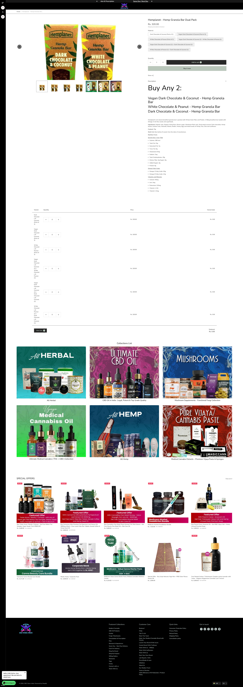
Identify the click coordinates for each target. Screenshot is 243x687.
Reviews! (141, 628)
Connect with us (114, 666)
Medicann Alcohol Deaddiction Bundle (159, 524)
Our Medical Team (144, 668)
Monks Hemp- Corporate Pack (70, 577)
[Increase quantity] (58, 219)
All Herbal (51, 400)
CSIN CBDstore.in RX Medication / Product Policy (152, 674)
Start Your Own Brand (146, 655)
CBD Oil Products (114, 631)
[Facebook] (201, 629)
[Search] (3, 7)
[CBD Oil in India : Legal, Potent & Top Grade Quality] (124, 372)
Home (18, 12)
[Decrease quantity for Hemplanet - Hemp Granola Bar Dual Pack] (150, 62)
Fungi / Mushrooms (114, 636)
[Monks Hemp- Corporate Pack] (80, 554)
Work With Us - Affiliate (146, 648)
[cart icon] (3, 17)
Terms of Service (144, 670)
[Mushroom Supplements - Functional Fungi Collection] (197, 372)
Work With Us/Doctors (146, 650)
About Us (142, 665)
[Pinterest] (212, 629)
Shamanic (112, 659)
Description (152, 81)
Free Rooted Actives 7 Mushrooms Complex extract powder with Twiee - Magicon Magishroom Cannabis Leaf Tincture (211, 577)
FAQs (140, 631)
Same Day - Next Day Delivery (118, 646)
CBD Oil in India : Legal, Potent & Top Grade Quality (124, 400)
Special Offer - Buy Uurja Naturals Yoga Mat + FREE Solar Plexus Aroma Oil (168, 577)
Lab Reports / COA (144, 658)
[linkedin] (216, 629)
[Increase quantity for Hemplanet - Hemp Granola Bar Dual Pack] (163, 62)
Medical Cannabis (114, 628)
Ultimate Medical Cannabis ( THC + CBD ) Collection (51, 459)
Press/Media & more (145, 660)
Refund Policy (173, 633)
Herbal (111, 633)
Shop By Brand (113, 651)
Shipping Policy (174, 636)
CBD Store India (29, 683)
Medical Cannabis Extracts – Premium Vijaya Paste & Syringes (197, 459)
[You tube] (219, 629)
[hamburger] (3, 3)
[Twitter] (205, 629)
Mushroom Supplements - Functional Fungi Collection (197, 400)
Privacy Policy (173, 631)
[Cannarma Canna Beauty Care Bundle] (37, 554)
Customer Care (145, 625)
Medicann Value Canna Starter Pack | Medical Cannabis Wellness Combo (124, 577)
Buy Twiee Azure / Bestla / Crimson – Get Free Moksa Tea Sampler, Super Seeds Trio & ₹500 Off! (34, 525)
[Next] (152, 1)
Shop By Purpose (114, 653)
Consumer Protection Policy (177, 628)
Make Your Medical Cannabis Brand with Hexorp (151, 639)
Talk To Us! (142, 633)
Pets (110, 641)
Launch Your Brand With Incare (148, 643)
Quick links (173, 625)
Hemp (111, 664)
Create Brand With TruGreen (148, 645)
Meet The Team (144, 636)
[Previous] (97, 1)
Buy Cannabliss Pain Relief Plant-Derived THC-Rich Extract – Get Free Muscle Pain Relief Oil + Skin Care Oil (124, 525)
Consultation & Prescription (117, 638)
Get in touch (204, 625)
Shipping (150, 27)
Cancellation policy (175, 638)
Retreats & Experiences (116, 643)
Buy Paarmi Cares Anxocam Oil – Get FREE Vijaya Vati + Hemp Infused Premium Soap (210, 525)
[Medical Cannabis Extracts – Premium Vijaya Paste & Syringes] (197, 431)
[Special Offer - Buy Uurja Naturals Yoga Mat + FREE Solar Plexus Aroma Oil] (168, 554)
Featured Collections (117, 625)
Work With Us (113, 669)
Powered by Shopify (41, 683)
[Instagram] (208, 629)
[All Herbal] (51, 372)
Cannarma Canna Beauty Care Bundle (28, 577)
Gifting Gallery (113, 656)
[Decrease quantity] (45, 219)
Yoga (110, 661)
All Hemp (124, 459)
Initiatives (142, 663)
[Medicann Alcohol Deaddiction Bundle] (168, 502)
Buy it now (187, 68)
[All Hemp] (124, 431)
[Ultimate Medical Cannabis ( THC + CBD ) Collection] (51, 431)
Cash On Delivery (114, 648)
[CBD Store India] (124, 6)
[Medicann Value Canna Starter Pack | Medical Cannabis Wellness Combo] (124, 554)
